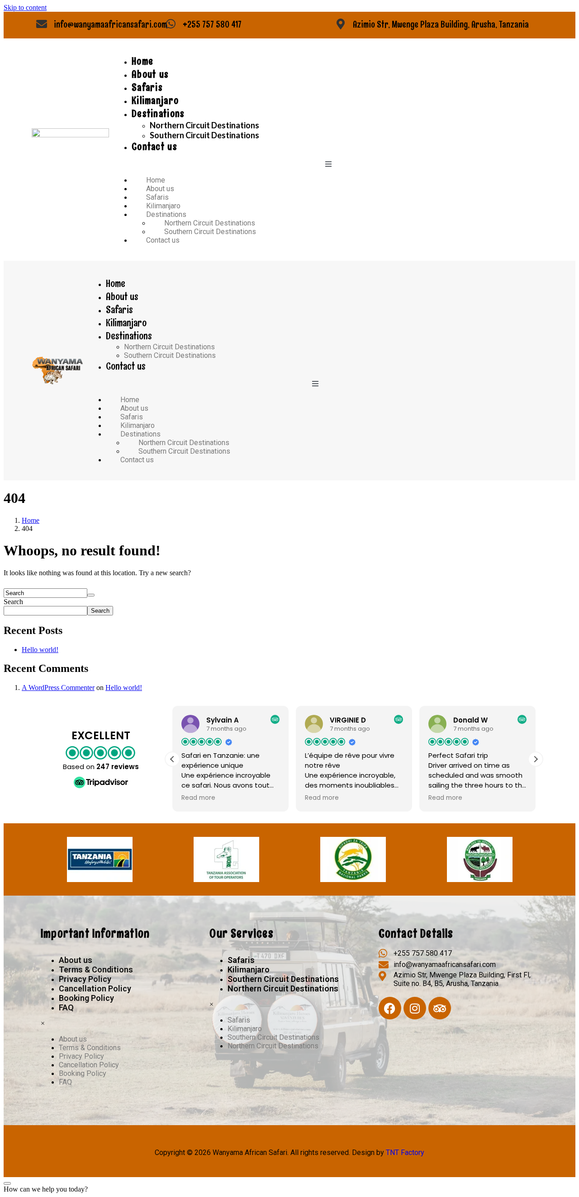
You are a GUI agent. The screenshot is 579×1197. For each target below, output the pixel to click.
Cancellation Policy (95, 988)
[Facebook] (390, 1008)
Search (13, 602)
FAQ (66, 1007)
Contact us (154, 146)
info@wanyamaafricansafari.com (110, 24)
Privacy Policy (85, 979)
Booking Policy (86, 998)
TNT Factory (405, 1152)
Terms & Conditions (96, 969)
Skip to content (25, 7)
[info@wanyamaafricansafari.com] (41, 24)
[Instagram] (414, 1008)
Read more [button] (290, 798)
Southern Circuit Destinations (204, 135)
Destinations (158, 113)
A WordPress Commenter (58, 687)
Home (142, 61)
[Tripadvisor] (439, 1008)
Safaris (147, 87)
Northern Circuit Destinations (204, 125)
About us (150, 74)
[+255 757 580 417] (170, 24)
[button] (535, 759)
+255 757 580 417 (212, 24)
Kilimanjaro (155, 100)
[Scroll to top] (7, 1183)
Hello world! (40, 649)
